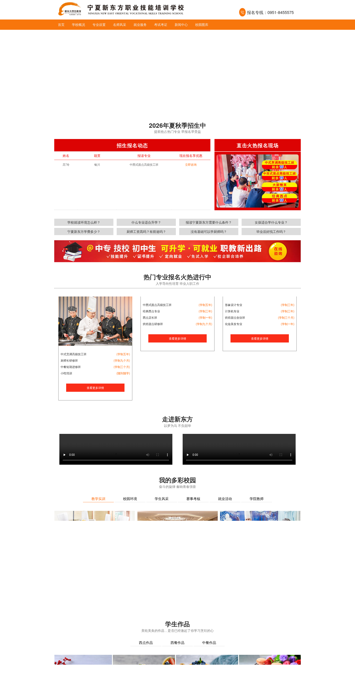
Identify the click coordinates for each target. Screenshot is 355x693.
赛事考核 (193, 498)
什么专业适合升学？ (146, 222)
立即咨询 (191, 164)
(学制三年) (205, 360)
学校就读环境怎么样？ (83, 222)
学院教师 (257, 498)
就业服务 (140, 24)
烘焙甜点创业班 (235, 367)
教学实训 (98, 498)
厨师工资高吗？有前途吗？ (146, 231)
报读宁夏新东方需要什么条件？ (209, 222)
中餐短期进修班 (71, 367)
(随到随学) (123, 373)
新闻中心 (181, 24)
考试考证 (160, 24)
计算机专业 (232, 360)
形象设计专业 (233, 354)
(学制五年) (123, 354)
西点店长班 (150, 367)
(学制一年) (205, 367)
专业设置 (99, 24)
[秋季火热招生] (177, 71)
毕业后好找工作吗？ (271, 231)
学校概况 (78, 24)
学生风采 (162, 498)
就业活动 (225, 498)
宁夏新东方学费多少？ (83, 231)
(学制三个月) (122, 367)
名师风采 (119, 24)
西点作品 (146, 642)
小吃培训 (66, 373)
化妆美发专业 (233, 373)
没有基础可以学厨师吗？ (209, 231)
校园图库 (201, 24)
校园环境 (130, 498)
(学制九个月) (122, 360)
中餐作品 (209, 642)
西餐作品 (177, 642)
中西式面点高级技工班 (157, 354)
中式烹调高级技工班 (73, 354)
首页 (61, 24)
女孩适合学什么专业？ (271, 222)
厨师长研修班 (69, 360)
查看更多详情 (95, 388)
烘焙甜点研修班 (153, 373)
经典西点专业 (151, 360)
